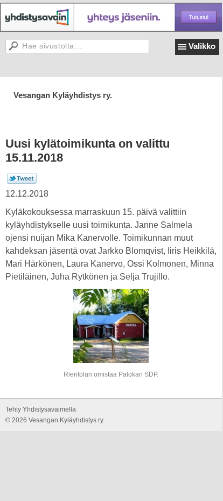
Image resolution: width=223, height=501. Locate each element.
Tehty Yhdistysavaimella (40, 409)
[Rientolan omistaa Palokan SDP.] (111, 326)
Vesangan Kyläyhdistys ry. (62, 95)
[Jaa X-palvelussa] (22, 181)
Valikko (202, 46)
